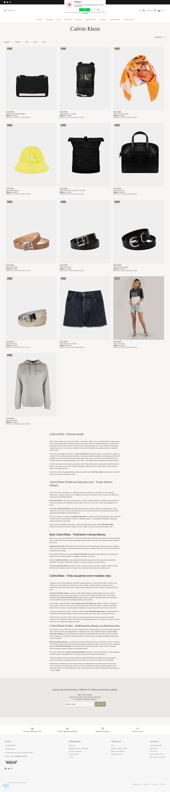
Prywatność (155, 784)
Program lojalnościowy (118, 751)
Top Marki (68, 20)
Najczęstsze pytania (117, 754)
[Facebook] (4, 2)
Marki (59, 20)
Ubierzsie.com (146, 784)
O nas (112, 745)
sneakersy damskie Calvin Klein (87, 642)
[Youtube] (7, 2)
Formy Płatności (74, 754)
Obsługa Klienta (137, 784)
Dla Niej (39, 20)
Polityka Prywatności (75, 751)
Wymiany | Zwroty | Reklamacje (78, 748)
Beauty (102, 20)
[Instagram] (10, 2)
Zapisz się (100, 704)
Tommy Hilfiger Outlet (157, 754)
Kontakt (71, 757)
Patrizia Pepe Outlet (156, 745)
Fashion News (129, 20)
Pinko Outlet (154, 748)
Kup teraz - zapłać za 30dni (119, 748)
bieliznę (93, 454)
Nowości (78, 20)
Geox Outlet (153, 751)
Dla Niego (49, 20)
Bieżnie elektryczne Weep (157, 757)
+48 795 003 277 (10, 749)
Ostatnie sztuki (114, 20)
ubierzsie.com (12, 782)
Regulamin (72, 745)
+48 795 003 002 (10, 745)
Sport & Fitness (91, 20)
